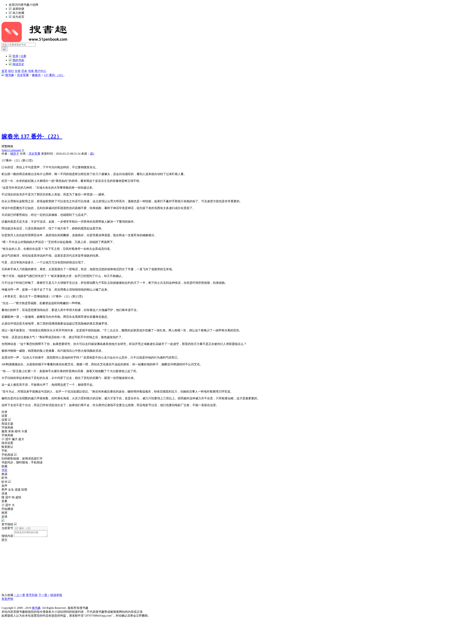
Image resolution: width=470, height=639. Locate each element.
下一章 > (44, 595)
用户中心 (40, 71)
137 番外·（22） (54, 75)
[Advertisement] (111, 103)
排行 (11, 71)
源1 (92, 153)
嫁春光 (36, 75)
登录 (15, 56)
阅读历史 (18, 64)
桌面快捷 (18, 8)
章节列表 (32, 595)
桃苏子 (14, 153)
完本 (24, 71)
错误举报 (56, 595)
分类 (18, 71)
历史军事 (23, 75)
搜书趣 (9, 75)
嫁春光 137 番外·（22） (31, 136)
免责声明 (7, 598)
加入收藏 (18, 12)
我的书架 (18, 60)
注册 (23, 56)
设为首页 (18, 16)
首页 (4, 71)
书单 (31, 71)
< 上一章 (19, 595)
